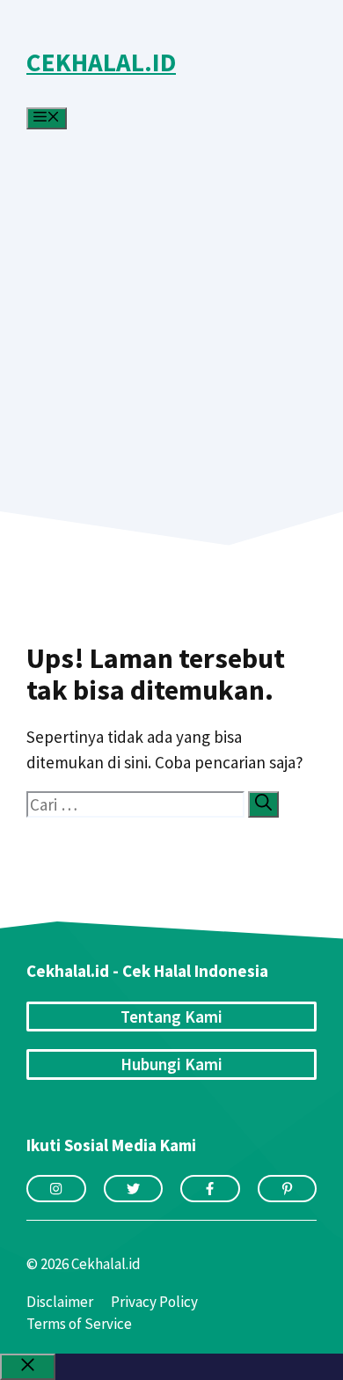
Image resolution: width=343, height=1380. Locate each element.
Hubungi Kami (171, 1064)
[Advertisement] (171, 294)
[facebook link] (210, 1188)
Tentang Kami (171, 1016)
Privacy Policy (154, 1301)
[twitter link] (134, 1188)
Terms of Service (79, 1323)
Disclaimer (59, 1301)
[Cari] (263, 804)
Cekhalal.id (101, 62)
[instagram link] (56, 1188)
